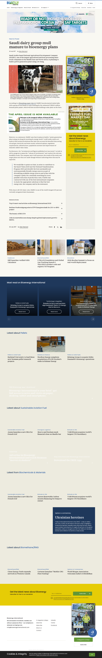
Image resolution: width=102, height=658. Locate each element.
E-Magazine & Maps (83, 640)
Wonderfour (40, 650)
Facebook (54, 625)
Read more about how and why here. (47, 655)
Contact (38, 630)
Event (94, 7)
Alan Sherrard (23, 51)
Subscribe (83, 7)
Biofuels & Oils (35, 7)
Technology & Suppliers (17, 7)
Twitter (53, 623)
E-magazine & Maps (75, 7)
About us (39, 628)
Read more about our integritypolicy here (81, 157)
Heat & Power (27, 7)
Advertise (89, 7)
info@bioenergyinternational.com (18, 627)
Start (8, 7)
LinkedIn (53, 620)
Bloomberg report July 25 (27, 103)
